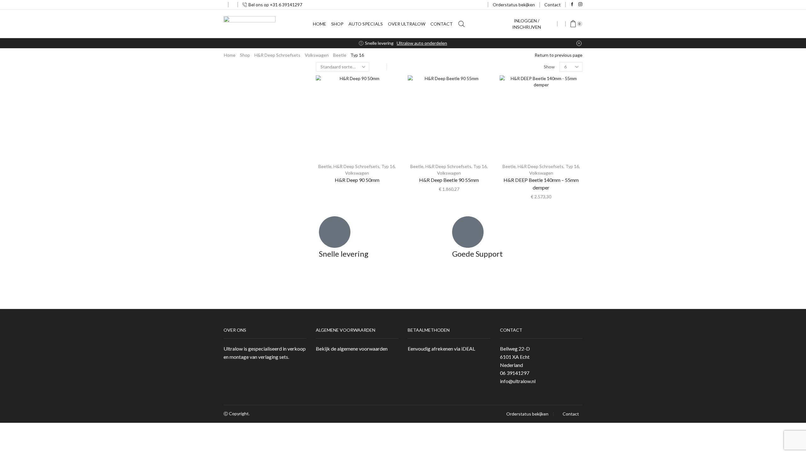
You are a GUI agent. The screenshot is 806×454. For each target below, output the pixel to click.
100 (510, 121)
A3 (509, 199)
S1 (511, 190)
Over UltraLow (406, 23)
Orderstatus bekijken (514, 4)
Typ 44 (516, 131)
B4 (512, 170)
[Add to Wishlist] (388, 88)
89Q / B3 (518, 160)
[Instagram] (580, 4)
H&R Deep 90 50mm (357, 180)
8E (511, 248)
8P (512, 219)
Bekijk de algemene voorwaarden (352, 349)
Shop (337, 23)
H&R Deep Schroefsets (277, 55)
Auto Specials (366, 23)
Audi (507, 111)
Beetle (339, 55)
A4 (509, 239)
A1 (509, 180)
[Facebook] (572, 4)
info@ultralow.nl (518, 381)
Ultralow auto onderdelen (422, 43)
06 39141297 (514, 373)
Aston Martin (516, 102)
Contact (552, 4)
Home (319, 23)
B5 (512, 258)
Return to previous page (558, 55)
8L (511, 209)
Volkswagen (317, 55)
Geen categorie (516, 81)
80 (508, 141)
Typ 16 (388, 166)
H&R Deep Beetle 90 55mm (449, 180)
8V (512, 229)
